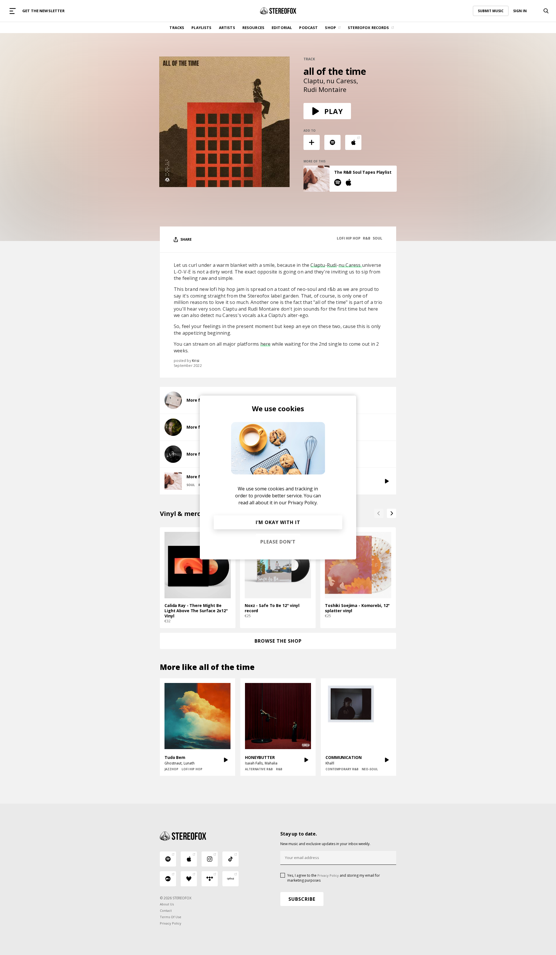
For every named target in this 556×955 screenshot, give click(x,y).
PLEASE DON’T (278, 542)
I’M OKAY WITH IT (278, 522)
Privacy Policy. (303, 502)
